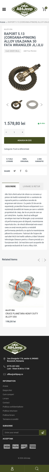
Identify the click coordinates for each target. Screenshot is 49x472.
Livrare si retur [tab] (31, 186)
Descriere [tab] (10, 186)
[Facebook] (20, 171)
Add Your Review (30, 51)
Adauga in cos (24, 140)
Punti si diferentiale (21, 149)
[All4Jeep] (24, 9)
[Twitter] (14, 171)
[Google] (26, 171)
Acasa (2, 22)
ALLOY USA (8, 29)
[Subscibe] (42, 432)
